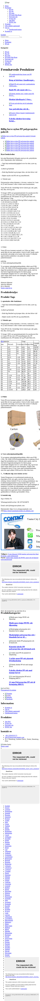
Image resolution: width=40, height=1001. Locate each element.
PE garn (11, 13)
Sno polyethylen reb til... (19, 109)
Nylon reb (12, 18)
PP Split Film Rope (15, 15)
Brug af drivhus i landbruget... (22, 80)
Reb (2, 341)
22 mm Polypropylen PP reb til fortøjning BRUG (22, 683)
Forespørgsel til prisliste (8, 690)
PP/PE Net (12, 22)
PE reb (11, 11)
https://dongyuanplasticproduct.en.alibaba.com (19, 511)
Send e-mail (5, 746)
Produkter (8, 8)
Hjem (7, 6)
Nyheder (8, 24)
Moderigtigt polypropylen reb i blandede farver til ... (22, 636)
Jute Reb (12, 20)
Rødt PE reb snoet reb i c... (20, 90)
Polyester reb (13, 17)
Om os (7, 28)
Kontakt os (8, 31)
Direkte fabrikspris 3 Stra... (20, 99)
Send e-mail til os (6, 288)
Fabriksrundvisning (15, 29)
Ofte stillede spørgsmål (12, 26)
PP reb (11, 9)
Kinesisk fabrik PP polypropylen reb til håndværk (22, 648)
